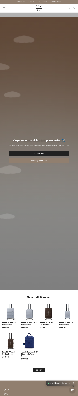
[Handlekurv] (73, 8)
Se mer (39, 370)
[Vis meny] (4, 8)
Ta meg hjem (39, 153)
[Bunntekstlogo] (6, 391)
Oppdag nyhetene (39, 161)
